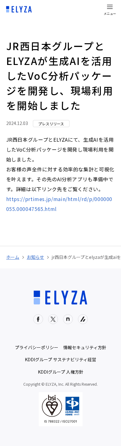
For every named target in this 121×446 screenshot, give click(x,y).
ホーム (12, 257)
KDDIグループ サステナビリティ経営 (60, 359)
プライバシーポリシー (36, 347)
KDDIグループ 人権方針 (60, 372)
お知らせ (35, 257)
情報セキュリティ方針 (84, 347)
